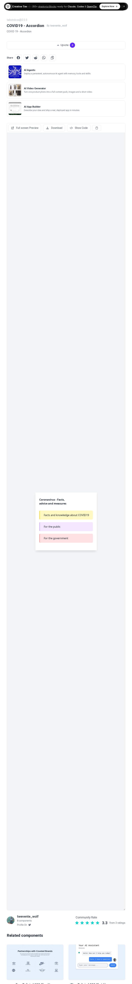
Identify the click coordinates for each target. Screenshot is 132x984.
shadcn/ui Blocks (47, 6)
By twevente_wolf (57, 25)
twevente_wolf (28, 916)
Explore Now (108, 6)
